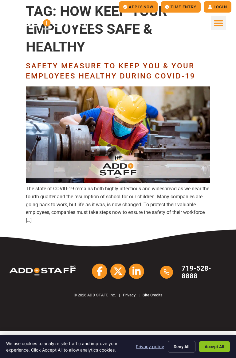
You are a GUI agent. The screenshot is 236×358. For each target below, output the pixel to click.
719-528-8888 (196, 272)
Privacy (129, 295)
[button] (218, 23)
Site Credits (153, 295)
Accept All (214, 346)
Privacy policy (150, 346)
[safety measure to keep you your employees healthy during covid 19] (118, 181)
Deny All (182, 346)
